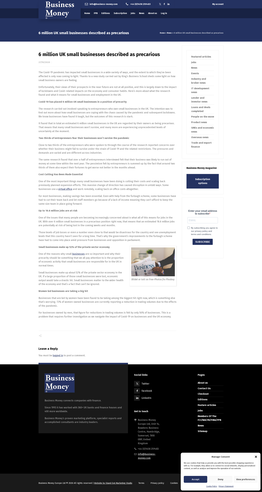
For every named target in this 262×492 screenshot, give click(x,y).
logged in (58, 355)
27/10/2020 (44, 62)
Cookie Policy (211, 486)
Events (195, 73)
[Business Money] (60, 9)
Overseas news (199, 137)
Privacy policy (157, 483)
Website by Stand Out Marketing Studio (113, 483)
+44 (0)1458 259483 (140, 4)
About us (203, 382)
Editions (202, 399)
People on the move (202, 116)
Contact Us (204, 388)
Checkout (203, 393)
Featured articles (201, 56)
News (169, 33)
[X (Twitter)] (160, 4)
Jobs (193, 62)
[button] (255, 456)
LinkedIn (146, 398)
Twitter (145, 383)
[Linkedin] (168, 4)
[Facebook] (164, 4)
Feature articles (207, 405)
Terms (141, 483)
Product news (199, 122)
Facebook (146, 390)
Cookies (174, 483)
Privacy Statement (226, 486)
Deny (220, 479)
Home (162, 33)
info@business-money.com (104, 4)
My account (217, 4)
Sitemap (202, 431)
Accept (195, 479)
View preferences (245, 479)
